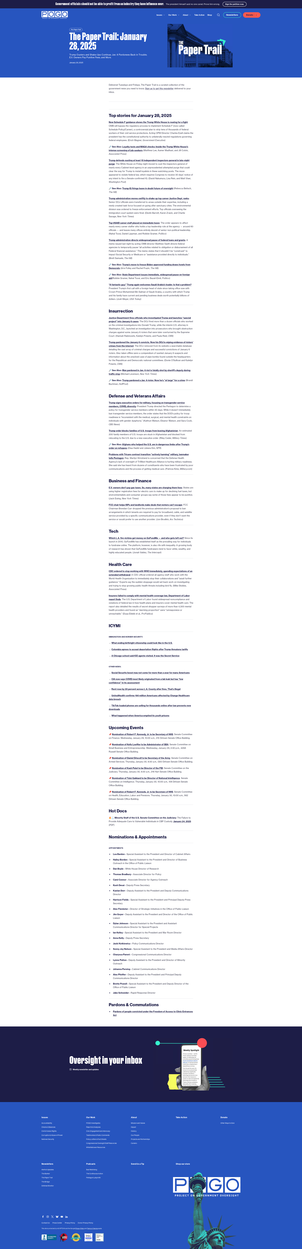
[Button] (218, 15)
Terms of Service (92, 1228)
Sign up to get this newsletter (159, 88)
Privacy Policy (79, 1228)
